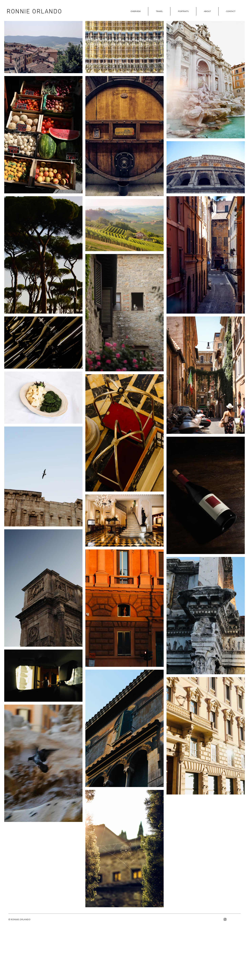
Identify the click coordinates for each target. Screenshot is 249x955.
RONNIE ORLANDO (34, 12)
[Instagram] (225, 919)
